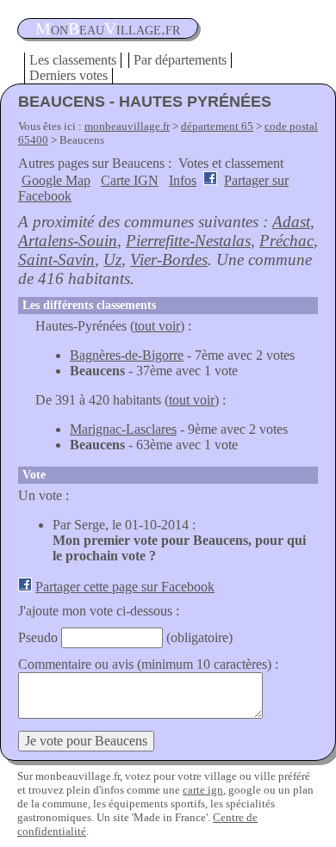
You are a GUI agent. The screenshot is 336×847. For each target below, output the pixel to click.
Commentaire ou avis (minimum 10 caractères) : (148, 664)
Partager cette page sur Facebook (125, 586)
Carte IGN (130, 180)
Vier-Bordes (169, 259)
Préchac (286, 241)
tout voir (157, 325)
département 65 (217, 126)
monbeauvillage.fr (127, 126)
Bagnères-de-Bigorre (127, 355)
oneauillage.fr (107, 28)
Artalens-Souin (67, 241)
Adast (291, 222)
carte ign (203, 789)
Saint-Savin (56, 259)
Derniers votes (68, 75)
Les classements (72, 60)
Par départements (180, 60)
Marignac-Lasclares (123, 429)
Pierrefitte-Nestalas (188, 241)
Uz (112, 259)
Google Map (56, 180)
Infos (182, 180)
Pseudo (38, 637)
